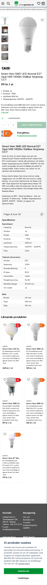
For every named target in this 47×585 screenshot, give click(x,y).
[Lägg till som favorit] (38, 3)
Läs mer (5, 112)
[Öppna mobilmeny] (3, 3)
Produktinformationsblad (27, 136)
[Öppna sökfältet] (8, 3)
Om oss (26, 517)
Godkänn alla (23, 571)
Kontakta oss (28, 520)
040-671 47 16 (16, 524)
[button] (42, 20)
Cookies (26, 522)
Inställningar (23, 578)
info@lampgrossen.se (11, 529)
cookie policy (24, 563)
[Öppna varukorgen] (43, 3)
